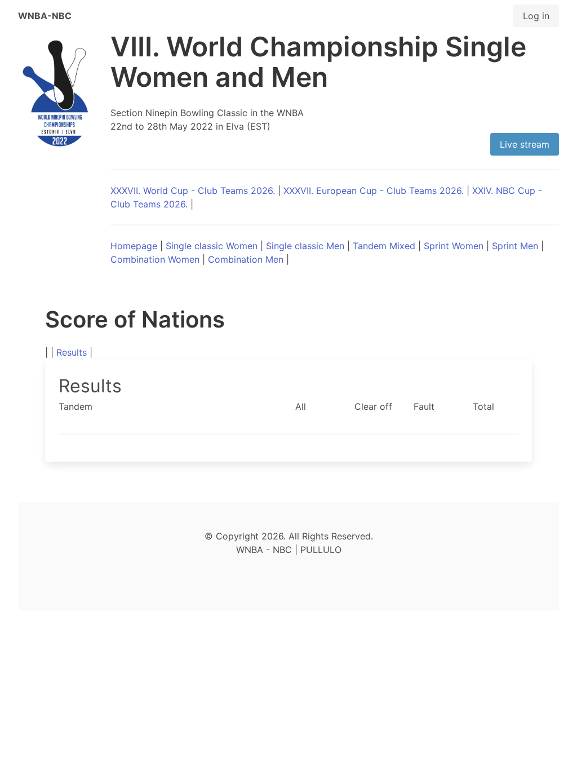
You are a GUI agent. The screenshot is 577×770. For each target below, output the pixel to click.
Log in (536, 15)
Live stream (524, 144)
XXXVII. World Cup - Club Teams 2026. (192, 190)
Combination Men (245, 259)
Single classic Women (212, 245)
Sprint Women (453, 245)
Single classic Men (305, 245)
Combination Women (154, 259)
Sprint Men (515, 245)
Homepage (133, 245)
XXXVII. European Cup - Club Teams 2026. (373, 190)
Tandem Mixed (384, 245)
